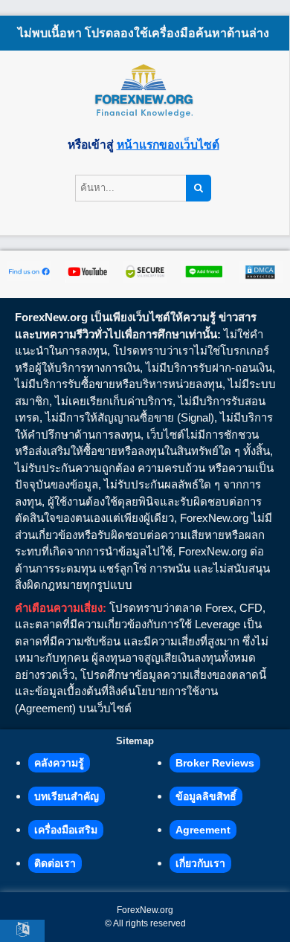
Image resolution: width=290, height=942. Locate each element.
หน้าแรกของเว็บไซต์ (168, 144)
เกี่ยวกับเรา (200, 863)
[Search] (198, 188)
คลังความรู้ (59, 763)
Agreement (203, 830)
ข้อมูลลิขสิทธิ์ (205, 796)
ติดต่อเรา (55, 863)
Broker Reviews (214, 763)
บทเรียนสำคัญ (66, 796)
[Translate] (22, 931)
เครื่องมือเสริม (65, 830)
